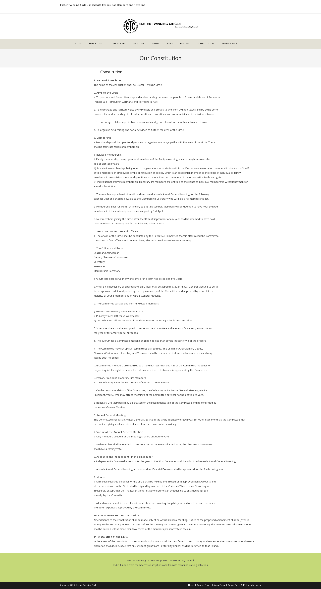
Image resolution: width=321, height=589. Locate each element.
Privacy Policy (218, 585)
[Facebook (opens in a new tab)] (259, 6)
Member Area (254, 585)
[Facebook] (160, 574)
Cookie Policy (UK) (236, 585)
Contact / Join (203, 585)
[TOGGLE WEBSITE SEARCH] (245, 44)
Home (191, 585)
